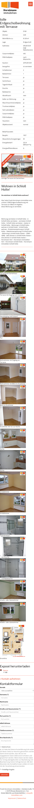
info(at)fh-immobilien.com (22, 794)
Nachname (4, 702)
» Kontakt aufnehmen (10, 678)
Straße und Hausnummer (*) (10, 709)
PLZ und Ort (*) (5, 716)
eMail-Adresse (5, 723)
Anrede (2, 687)
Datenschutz (21, 798)
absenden (4, 775)
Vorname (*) (4, 695)
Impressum (12, 798)
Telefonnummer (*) (7, 730)
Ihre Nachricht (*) (6, 738)
